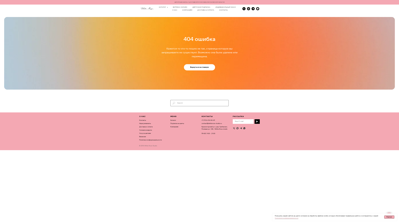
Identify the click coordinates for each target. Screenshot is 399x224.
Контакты (223, 10)
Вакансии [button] (142, 136)
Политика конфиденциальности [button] (150, 140)
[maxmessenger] (237, 128)
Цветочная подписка (201, 7)
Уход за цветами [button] (145, 133)
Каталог (173, 120)
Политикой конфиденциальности (286, 218)
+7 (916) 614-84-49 (208, 120)
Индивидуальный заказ (226, 7)
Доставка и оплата (205, 10)
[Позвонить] (244, 8)
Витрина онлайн (180, 7)
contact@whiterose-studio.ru (212, 123)
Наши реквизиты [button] (145, 123)
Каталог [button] (162, 7)
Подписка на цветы (177, 123)
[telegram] (253, 8)
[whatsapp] (257, 8)
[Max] (248, 8)
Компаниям (187, 10)
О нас (174, 10)
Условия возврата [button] (145, 130)
